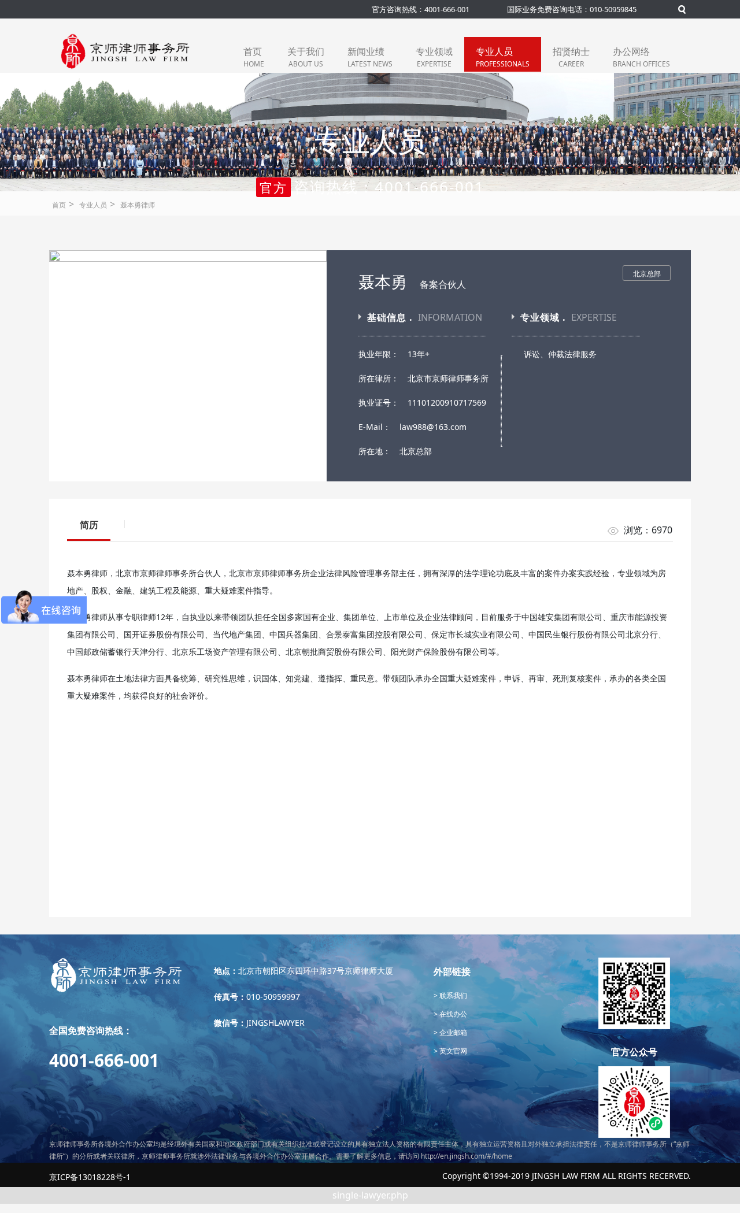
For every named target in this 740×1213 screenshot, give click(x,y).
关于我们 (305, 57)
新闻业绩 (370, 57)
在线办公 (452, 1014)
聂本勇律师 (137, 205)
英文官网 (452, 1051)
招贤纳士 (571, 57)
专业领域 (434, 57)
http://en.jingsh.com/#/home (466, 1156)
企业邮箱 (452, 1032)
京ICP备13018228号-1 (90, 1176)
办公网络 (641, 57)
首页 (253, 57)
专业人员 (503, 57)
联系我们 (452, 995)
